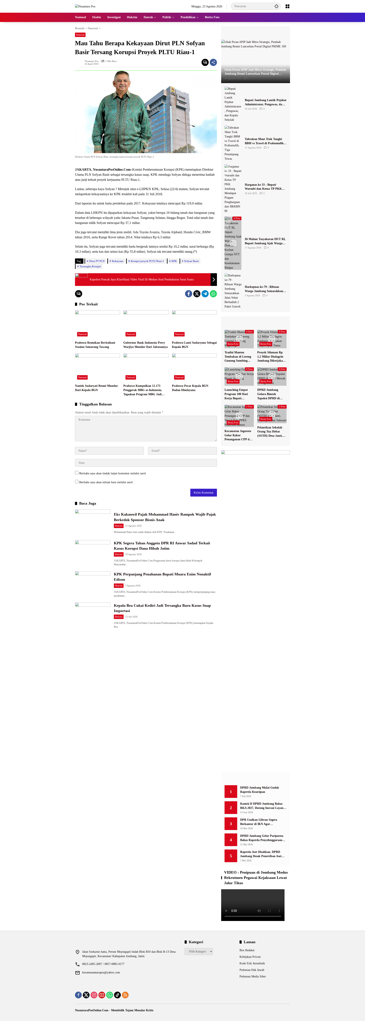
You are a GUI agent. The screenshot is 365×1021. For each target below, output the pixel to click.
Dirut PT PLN (97, 261)
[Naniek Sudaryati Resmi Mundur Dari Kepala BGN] (97, 367)
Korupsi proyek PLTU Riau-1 (147, 261)
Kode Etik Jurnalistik (252, 963)
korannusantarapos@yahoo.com (101, 972)
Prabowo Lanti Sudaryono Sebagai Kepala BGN (194, 345)
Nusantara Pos (91, 61)
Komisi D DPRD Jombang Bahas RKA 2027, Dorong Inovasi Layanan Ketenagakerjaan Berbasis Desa (263, 806)
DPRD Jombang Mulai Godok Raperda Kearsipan (259, 789)
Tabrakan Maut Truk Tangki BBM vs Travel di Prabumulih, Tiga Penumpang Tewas (264, 141)
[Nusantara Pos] (85, 6)
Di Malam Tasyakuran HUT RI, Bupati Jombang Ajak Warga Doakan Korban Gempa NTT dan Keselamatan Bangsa (265, 241)
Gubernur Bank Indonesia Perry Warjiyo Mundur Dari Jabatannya (145, 345)
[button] (276, 6)
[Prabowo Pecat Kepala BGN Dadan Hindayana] (194, 367)
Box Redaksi (247, 950)
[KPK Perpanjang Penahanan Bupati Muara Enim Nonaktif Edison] (92, 584)
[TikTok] (117, 995)
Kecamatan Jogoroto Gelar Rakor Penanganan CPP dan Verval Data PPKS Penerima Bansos (239, 436)
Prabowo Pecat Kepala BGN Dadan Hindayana (190, 388)
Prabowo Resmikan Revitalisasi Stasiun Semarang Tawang (95, 345)
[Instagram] (94, 995)
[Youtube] (101, 995)
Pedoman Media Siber (253, 976)
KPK (174, 261)
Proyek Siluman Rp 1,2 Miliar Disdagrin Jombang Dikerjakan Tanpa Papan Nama (271, 357)
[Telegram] (205, 293)
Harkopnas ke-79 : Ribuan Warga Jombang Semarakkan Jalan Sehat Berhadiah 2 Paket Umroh (265, 289)
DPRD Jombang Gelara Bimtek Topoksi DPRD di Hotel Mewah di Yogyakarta (268, 394)
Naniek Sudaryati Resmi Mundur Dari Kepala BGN (96, 388)
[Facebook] (188, 293)
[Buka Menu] (287, 6)
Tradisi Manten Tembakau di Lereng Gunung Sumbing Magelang (238, 357)
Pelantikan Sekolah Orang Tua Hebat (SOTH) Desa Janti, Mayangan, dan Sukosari (270, 432)
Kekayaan (117, 261)
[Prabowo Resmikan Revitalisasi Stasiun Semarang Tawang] (97, 324)
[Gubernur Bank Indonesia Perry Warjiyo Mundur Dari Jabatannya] (145, 324)
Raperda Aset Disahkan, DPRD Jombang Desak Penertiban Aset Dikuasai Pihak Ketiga (261, 854)
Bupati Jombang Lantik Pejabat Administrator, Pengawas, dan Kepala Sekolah (265, 102)
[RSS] (125, 995)
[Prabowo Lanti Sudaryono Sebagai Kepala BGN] (194, 324)
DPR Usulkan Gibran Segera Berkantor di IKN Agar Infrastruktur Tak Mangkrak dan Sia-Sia (261, 822)
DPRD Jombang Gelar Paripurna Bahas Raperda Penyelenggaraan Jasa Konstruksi (261, 838)
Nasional (80, 34)
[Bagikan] (213, 62)
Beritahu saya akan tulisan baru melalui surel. (106, 482)
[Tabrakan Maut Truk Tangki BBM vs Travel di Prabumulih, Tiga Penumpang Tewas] (233, 143)
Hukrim (119, 525)
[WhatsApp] (213, 293)
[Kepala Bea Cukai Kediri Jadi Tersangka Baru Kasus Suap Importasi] (92, 615)
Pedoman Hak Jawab (252, 970)
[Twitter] (196, 293)
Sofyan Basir (191, 261)
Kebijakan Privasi (250, 956)
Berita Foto (233, 344)
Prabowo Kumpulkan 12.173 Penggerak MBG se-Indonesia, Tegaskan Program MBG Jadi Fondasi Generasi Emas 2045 (142, 390)
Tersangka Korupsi (90, 266)
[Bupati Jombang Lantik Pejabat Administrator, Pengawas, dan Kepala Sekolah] (233, 104)
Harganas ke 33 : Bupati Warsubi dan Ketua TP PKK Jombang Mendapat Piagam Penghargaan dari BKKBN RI (264, 187)
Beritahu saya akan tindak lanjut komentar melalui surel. (113, 473)
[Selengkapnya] (256, 33)
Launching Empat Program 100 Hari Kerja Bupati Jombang (236, 394)
